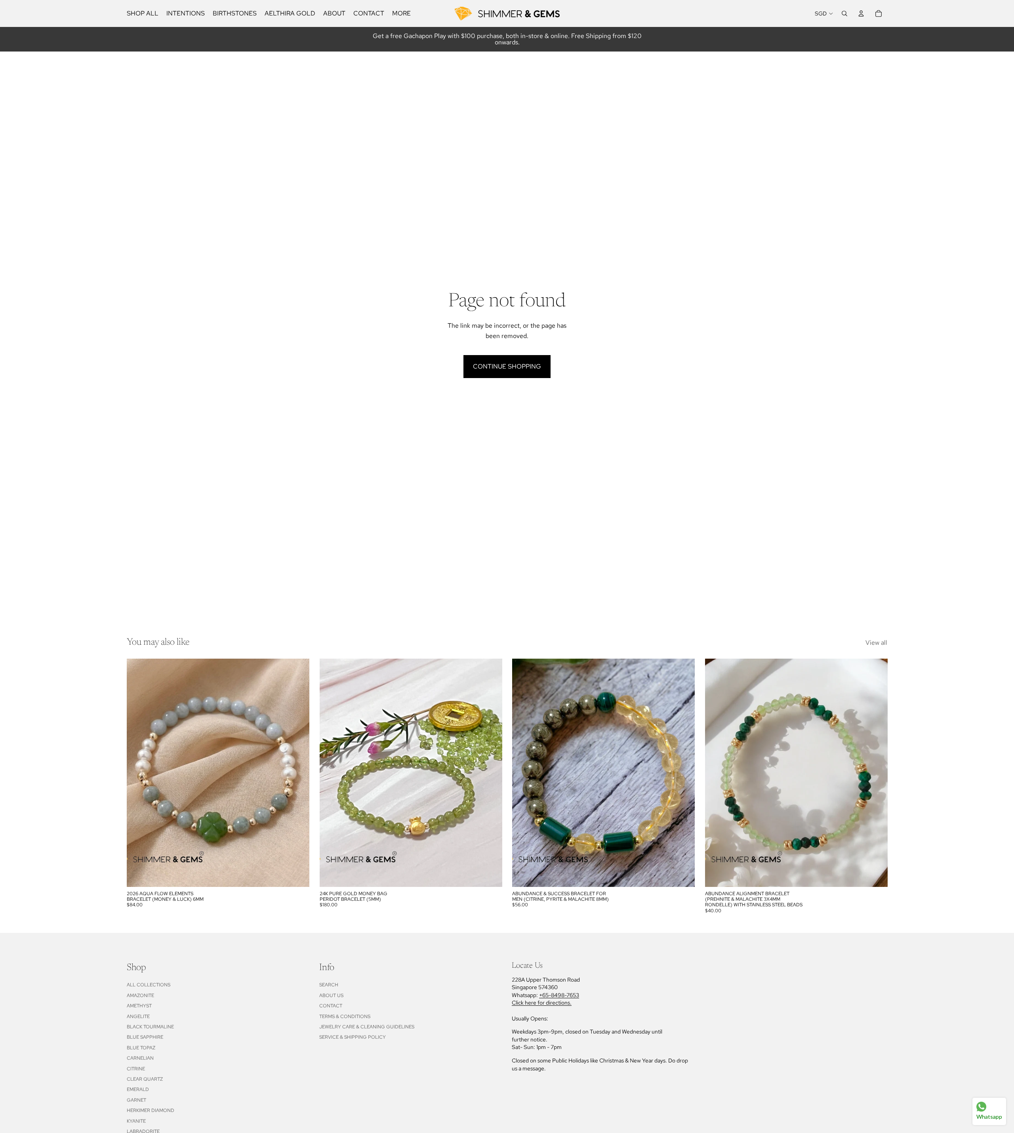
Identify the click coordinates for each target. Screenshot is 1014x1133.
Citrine (136, 1069)
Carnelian (140, 1058)
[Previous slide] (139, 772)
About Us (331, 995)
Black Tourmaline (150, 1027)
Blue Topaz (141, 1048)
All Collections (148, 985)
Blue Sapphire (145, 1037)
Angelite (138, 1016)
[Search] (844, 13)
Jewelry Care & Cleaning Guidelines (366, 1027)
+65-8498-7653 (559, 995)
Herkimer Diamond (150, 1110)
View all (876, 642)
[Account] (861, 13)
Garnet (136, 1100)
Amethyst (139, 1006)
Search (328, 985)
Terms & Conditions (344, 1016)
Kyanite (136, 1121)
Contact (330, 1006)
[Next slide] (297, 772)
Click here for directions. (542, 1002)
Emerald (138, 1089)
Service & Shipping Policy (352, 1037)
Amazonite (140, 995)
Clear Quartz (145, 1079)
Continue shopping (507, 366)
